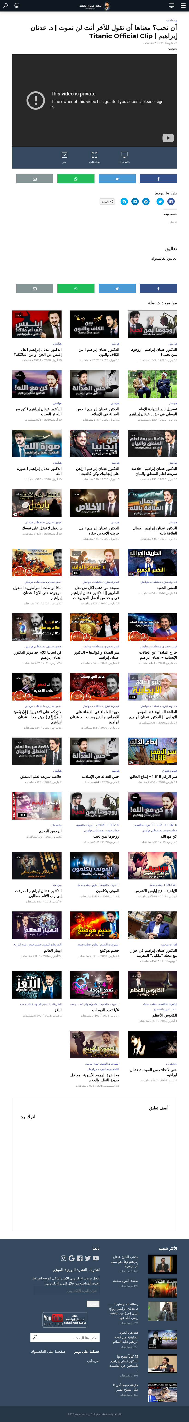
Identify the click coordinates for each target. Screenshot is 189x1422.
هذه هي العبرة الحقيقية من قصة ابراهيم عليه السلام (125, 1337)
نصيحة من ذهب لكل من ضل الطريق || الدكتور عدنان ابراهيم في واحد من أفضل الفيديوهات (95, 593)
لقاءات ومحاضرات (108, 1069)
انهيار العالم (53, 950)
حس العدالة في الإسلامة (100, 776)
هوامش (173, 343)
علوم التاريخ (20, 944)
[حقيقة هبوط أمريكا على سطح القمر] (162, 1392)
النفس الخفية (167, 588)
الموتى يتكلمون (107, 891)
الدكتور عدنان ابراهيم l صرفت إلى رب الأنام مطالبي (38, 893)
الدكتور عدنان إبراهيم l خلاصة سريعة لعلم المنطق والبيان (154, 471)
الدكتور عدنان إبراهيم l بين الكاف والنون (99, 352)
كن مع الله (169, 836)
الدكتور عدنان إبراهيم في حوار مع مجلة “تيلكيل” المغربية (154, 953)
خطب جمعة (170, 830)
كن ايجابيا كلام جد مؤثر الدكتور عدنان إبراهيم (38, 655)
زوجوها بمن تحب (106, 836)
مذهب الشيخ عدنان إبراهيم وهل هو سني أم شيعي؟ (124, 1261)
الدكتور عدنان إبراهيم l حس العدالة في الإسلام (98, 411)
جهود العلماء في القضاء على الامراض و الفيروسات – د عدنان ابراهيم (94, 717)
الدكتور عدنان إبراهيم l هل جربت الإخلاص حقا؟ (99, 530)
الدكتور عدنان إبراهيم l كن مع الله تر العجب (39, 411)
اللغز (58, 1010)
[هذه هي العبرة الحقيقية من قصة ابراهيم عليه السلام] (162, 1339)
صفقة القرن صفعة (125, 1281)
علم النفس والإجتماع (165, 1009)
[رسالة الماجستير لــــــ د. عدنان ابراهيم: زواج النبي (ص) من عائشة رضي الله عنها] (162, 1311)
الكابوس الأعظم (164, 1015)
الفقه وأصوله (92, 1004)
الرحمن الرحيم (50, 831)
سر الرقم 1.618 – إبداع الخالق (153, 776)
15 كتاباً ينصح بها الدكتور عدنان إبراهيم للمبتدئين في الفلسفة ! (123, 1363)
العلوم (95, 885)
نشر (64, 162)
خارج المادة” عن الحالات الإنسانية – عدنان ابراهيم (158, 655)
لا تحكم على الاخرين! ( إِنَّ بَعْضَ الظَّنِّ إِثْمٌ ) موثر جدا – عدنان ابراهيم (38, 717)
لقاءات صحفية (169, 944)
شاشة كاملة (94, 162)
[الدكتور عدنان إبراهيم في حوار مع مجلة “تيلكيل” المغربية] (152, 925)
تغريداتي (93, 1360)
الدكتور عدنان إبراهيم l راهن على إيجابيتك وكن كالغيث (97, 471)
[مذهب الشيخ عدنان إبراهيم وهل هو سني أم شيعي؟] (162, 1264)
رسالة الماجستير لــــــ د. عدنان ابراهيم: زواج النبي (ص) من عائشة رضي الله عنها (123, 1311)
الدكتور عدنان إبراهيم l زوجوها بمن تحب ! (153, 352)
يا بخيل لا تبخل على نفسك (42, 528)
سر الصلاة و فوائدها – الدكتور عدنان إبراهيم (96, 655)
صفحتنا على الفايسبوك (48, 1351)
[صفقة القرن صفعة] (162, 1288)
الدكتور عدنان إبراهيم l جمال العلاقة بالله (155, 530)
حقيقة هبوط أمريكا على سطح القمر (125, 1387)
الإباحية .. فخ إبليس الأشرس (155, 891)
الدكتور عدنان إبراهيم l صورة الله (39, 471)
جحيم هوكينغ (109, 950)
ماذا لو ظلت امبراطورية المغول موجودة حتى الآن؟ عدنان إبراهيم (37, 593)
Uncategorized (165, 825)
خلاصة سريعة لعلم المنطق (41, 776)
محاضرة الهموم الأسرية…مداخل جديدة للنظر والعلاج (94, 1077)
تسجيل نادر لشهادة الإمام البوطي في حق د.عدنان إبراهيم (153, 411)
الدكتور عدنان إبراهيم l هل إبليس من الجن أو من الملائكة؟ (38, 352)
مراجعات (56, 885)
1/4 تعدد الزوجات (105, 1010)
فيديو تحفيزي (54, 522)
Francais (170, 885)
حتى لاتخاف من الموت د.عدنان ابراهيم (153, 1072)
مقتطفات (171, 20)
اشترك (93, 1304)
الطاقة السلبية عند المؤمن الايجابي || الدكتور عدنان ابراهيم (153, 714)
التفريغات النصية (143, 825)
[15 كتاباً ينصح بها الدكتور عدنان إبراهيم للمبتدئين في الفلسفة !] (162, 1363)
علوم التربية (92, 1063)
